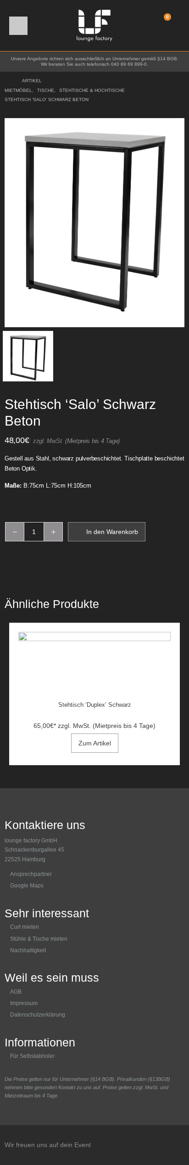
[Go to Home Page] (7, 81)
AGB (16, 992)
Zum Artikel (94, 743)
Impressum (24, 1003)
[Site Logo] (94, 25)
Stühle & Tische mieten (38, 939)
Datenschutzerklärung (37, 1015)
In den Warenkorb (112, 531)
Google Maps (27, 885)
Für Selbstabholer (32, 1056)
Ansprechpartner (31, 874)
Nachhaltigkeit (28, 950)
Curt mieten (24, 927)
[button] (18, 26)
